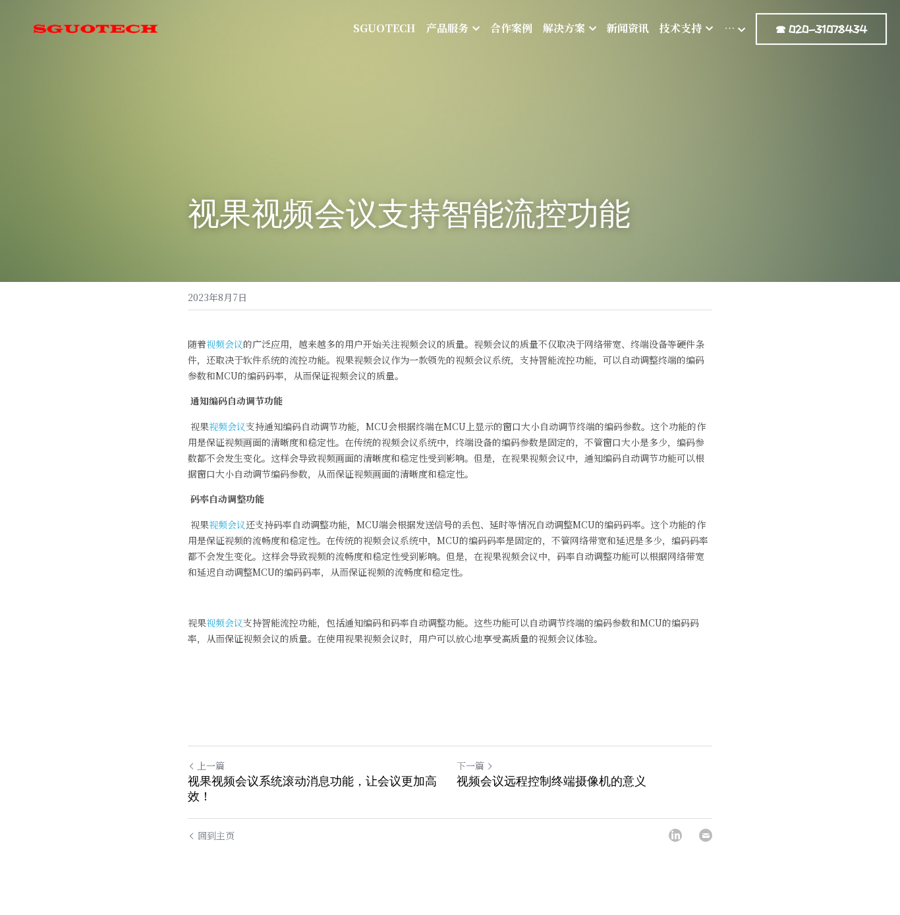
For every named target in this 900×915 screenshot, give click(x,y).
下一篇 (470, 765)
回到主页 (216, 835)
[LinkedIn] (675, 835)
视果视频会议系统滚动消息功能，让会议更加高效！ (312, 789)
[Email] (705, 835)
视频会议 (224, 343)
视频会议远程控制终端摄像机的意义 (551, 781)
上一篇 (211, 765)
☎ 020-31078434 (821, 29)
